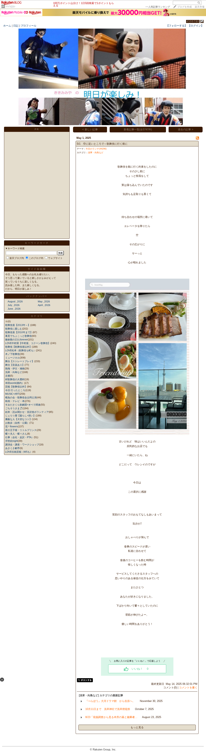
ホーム (7, 25)
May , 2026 (44, 301)
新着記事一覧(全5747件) (138, 129)
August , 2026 (15, 301)
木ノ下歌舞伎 (12, 354)
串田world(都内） (14, 383)
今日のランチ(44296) (96, 148)
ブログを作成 (184, 6)
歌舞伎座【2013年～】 (17, 325)
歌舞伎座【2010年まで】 (19, 332)
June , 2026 (14, 308)
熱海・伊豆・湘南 (15, 368)
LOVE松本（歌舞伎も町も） (20, 350)
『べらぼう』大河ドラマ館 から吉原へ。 (110, 701)
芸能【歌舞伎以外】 (16, 386)
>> (157, 6)
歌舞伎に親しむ (13, 328)
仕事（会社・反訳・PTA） (19, 437)
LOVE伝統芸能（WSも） (18, 451)
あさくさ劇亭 (12, 448)
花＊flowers (11, 426)
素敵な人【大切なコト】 (18, 419)
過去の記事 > (185, 129)
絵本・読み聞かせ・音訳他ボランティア (27, 412)
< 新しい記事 (90, 129)
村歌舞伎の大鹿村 (15, 379)
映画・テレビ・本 (15, 401)
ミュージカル (12, 357)
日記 (16, 25)
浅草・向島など (13, 372)
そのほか (10, 6)
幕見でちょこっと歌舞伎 (18, 336)
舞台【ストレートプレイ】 (19, 361)
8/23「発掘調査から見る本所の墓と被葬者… (111, 717)
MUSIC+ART (12, 393)
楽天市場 (199, 6)
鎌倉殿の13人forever (16, 339)
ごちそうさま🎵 (14, 408)
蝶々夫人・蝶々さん (16, 433)
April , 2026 (44, 305)
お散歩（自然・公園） (17, 422)
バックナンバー (36, 296)
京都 (7, 375)
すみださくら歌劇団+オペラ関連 (22, 404)
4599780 (192, 21)
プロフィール (28, 25)
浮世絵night (11, 441)
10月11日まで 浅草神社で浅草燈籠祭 (107, 709)
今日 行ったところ (15, 390)
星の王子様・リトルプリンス (21, 430)
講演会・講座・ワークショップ (22, 444)
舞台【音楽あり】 (15, 365)
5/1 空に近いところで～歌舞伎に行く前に (102, 143)
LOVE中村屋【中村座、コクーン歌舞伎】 (27, 343)
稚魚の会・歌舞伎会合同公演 (21, 397)
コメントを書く (188, 687)
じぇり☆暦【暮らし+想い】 (20, 415)
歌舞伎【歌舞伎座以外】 (18, 346)
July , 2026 (14, 305)
